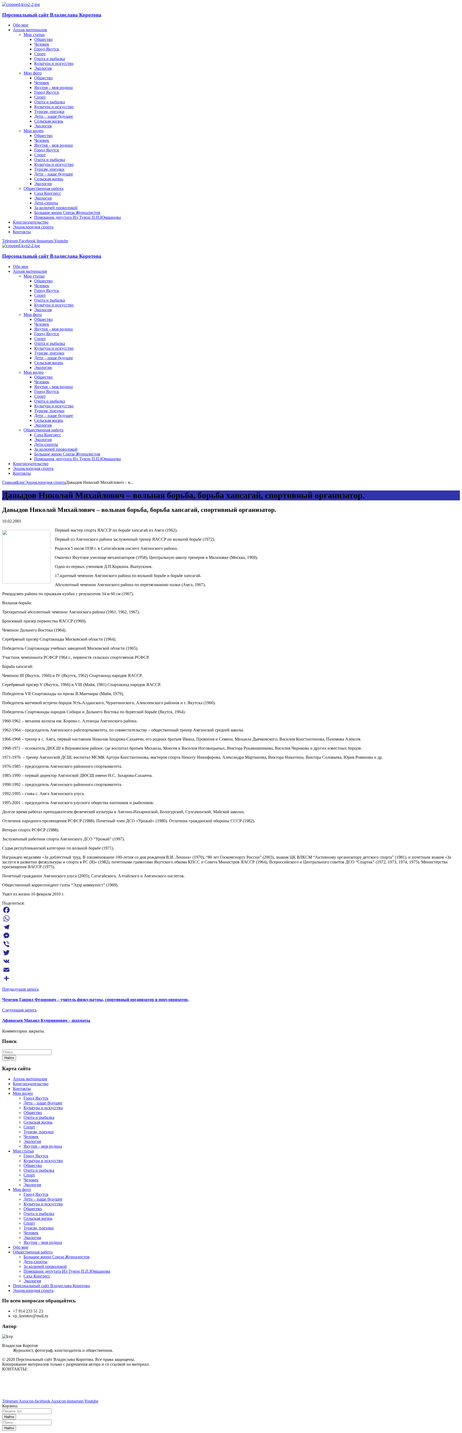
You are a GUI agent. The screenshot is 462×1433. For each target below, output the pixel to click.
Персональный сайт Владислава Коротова (51, 15)
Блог (21, 482)
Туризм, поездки (39, 1132)
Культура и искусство (43, 1107)
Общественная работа (33, 1252)
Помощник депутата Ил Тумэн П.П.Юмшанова (67, 1271)
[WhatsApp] (231, 918)
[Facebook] (231, 910)
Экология (32, 1141)
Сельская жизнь (38, 1122)
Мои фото (22, 1189)
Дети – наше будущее (43, 1103)
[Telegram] (231, 927)
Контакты (22, 1088)
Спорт (29, 1127)
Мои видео (23, 1093)
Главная (9, 482)
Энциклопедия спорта (45, 482)
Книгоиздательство (30, 1083)
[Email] (231, 969)
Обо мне (20, 1247)
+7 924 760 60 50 (17, 1392)
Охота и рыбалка (39, 1117)
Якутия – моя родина (43, 1146)
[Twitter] (231, 952)
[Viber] (231, 944)
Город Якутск (36, 1098)
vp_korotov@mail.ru (19, 1378)
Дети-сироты (35, 1261)
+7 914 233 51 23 (17, 1387)
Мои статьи (23, 1151)
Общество (33, 1112)
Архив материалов (30, 1079)
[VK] (231, 961)
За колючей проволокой (45, 1266)
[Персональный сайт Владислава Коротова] (21, 4)
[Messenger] (231, 935)
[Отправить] (231, 978)
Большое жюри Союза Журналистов (57, 1257)
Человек (31, 1136)
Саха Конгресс (37, 1276)
